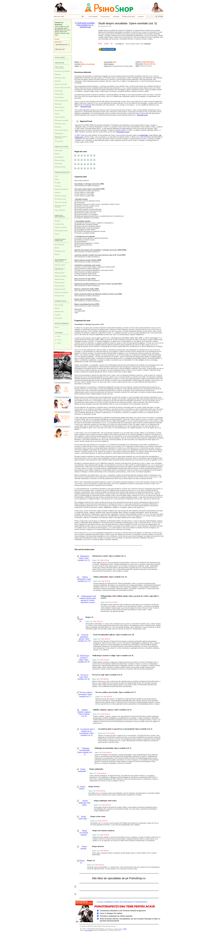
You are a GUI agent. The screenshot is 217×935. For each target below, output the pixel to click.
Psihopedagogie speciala (61, 230)
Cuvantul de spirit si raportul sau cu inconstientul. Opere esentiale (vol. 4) (125, 729)
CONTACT (141, 16)
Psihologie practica (62, 172)
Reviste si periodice (62, 323)
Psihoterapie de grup (60, 123)
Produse (160, 16)
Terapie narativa (59, 141)
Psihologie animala (60, 285)
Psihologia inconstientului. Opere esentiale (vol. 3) (113, 748)
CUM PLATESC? (105, 16)
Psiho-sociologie (59, 305)
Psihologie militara (60, 282)
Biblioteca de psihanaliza (88, 64)
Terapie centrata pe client (61, 100)
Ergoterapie (58, 126)
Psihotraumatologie (60, 160)
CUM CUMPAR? (93, 16)
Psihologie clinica (61, 146)
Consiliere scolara (59, 224)
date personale (89, 930)
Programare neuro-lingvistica (62, 71)
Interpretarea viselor (122, 132)
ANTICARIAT (59, 332)
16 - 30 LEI (58, 339)
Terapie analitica (59, 94)
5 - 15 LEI (57, 336)
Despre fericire (94, 786)
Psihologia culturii (59, 295)
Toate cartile (60, 57)
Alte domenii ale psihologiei (61, 260)
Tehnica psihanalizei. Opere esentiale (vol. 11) (110, 577)
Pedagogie (57, 220)
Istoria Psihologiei (59, 244)
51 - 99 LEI (58, 343)
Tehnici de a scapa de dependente (60, 206)
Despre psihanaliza (96, 769)
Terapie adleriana (59, 97)
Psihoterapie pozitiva (60, 77)
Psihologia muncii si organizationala (60, 269)
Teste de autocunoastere (61, 202)
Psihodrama (58, 81)
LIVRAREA (116, 16)
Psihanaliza (58, 74)
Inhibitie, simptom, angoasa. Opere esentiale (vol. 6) (112, 710)
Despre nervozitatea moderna (103, 830)
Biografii (57, 254)
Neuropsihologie (59, 157)
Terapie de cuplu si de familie (62, 87)
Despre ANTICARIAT (128, 16)
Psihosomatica (58, 163)
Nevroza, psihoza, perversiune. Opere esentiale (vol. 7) (115, 692)
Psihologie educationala (60, 216)
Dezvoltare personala (60, 199)
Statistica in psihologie (60, 276)
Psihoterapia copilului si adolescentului (61, 137)
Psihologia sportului (60, 289)
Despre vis (89, 617)
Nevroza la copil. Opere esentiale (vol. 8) (107, 675)
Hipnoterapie (58, 104)
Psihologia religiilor (60, 265)
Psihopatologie (59, 150)
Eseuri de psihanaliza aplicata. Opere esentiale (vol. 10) (113, 635)
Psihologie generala (60, 251)
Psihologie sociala (59, 279)
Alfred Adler (144, 135)
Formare (57, 113)
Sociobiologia (58, 318)
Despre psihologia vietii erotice (105, 801)
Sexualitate (57, 182)
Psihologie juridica (60, 272)
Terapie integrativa (60, 107)
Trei (81, 62)
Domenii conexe (60, 301)
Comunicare (58, 186)
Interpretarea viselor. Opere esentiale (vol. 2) (109, 556)
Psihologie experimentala (61, 292)
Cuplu (56, 176)
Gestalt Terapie (59, 90)
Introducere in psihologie (60, 240)
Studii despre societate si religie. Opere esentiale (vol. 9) (112, 655)
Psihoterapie (59, 62)
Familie (57, 179)
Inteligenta (57, 192)
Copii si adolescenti (60, 210)
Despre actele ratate (97, 816)
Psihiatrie (57, 153)
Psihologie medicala (60, 166)
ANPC (124, 929)
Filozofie (57, 308)
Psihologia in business (60, 195)
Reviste (57, 327)
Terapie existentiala (60, 117)
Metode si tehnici (59, 110)
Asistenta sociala (59, 311)
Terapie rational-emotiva (61, 130)
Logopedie (57, 314)
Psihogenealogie (59, 133)
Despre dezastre (98, 846)
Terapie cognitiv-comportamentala (59, 67)
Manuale (57, 247)
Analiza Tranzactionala (61, 84)
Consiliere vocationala (60, 227)
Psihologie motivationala (61, 189)
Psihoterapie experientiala (61, 120)
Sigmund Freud (105, 26)
